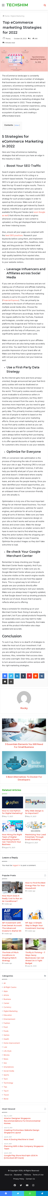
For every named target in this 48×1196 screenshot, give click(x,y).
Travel (6, 1095)
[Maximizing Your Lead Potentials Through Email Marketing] (35, 826)
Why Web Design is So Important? (34, 812)
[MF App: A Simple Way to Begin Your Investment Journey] (35, 914)
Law (5, 1047)
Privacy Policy (18, 1179)
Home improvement (12, 1043)
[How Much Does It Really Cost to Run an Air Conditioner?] (12, 887)
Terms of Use (38, 1175)
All (5, 983)
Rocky (8, 38)
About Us (8, 1175)
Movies (6, 1055)
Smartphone (9, 1067)
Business (7, 999)
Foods (6, 1031)
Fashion (7, 1023)
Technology (8, 1083)
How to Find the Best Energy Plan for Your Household (35, 885)
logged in (16, 865)
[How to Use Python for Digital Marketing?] (12, 802)
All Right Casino (10, 987)
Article (6, 995)
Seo (5, 1063)
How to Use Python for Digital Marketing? (12, 812)
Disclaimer (18, 1175)
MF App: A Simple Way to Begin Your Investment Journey (34, 925)
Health (6, 1039)
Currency (7, 1007)
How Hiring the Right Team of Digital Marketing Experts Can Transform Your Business (12, 839)
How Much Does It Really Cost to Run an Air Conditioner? (12, 898)
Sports (6, 1075)
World (6, 1099)
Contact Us (30, 1179)
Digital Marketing (17, 16)
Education (8, 1015)
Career (6, 1003)
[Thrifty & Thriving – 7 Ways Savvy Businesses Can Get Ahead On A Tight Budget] (35, 944)
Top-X (6, 1091)
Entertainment (9, 1019)
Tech (6, 1079)
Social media (9, 1071)
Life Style (7, 1051)
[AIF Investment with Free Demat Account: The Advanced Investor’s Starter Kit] (12, 914)
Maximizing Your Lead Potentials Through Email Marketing (35, 837)
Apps (6, 991)
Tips (5, 1087)
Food (6, 1027)
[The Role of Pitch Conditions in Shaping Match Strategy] (12, 944)
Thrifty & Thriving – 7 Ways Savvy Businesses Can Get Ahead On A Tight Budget (35, 957)
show (17, 125)
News (6, 1059)
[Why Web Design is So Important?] (35, 802)
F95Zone (27, 1175)
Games (6, 1035)
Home (6, 16)
